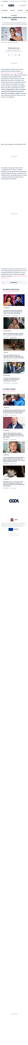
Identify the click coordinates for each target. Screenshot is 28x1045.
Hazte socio (23, 5)
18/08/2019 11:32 (8, 51)
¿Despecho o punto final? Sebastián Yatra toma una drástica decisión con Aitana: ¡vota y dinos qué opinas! (12, 312)
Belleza (12, 10)
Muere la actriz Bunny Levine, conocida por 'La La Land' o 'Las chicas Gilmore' (13, 334)
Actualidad (4, 10)
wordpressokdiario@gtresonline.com (14, 50)
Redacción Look (13, 48)
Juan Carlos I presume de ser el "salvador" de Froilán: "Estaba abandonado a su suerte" (11, 379)
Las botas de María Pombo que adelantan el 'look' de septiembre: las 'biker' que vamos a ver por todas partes (13, 356)
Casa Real (20, 10)
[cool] (11, 5)
